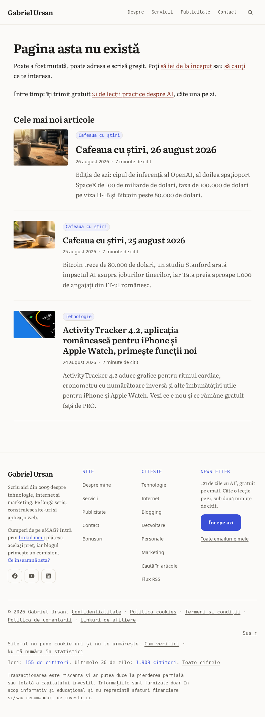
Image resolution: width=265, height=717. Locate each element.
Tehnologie (78, 316)
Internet (150, 498)
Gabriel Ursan (30, 12)
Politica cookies (153, 611)
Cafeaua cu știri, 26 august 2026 (146, 149)
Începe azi (221, 522)
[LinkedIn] (48, 576)
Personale (153, 538)
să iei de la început (186, 65)
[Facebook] (15, 576)
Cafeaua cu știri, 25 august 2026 (124, 240)
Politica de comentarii (40, 619)
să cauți (234, 65)
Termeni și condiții (212, 611)
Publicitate (195, 12)
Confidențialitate (96, 611)
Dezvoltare (153, 525)
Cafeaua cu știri (99, 135)
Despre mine (96, 484)
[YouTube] (32, 576)
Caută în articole (159, 565)
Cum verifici (161, 643)
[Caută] (250, 12)
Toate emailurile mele (225, 538)
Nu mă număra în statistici (45, 651)
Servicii (162, 12)
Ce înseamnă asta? (29, 559)
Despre (136, 12)
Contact (227, 12)
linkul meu (31, 537)
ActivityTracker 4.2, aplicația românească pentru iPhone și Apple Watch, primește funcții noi (130, 339)
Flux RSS (151, 579)
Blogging (152, 512)
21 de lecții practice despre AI (133, 93)
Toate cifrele (201, 662)
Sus (250, 633)
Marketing (153, 552)
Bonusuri (92, 538)
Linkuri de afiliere (108, 619)
